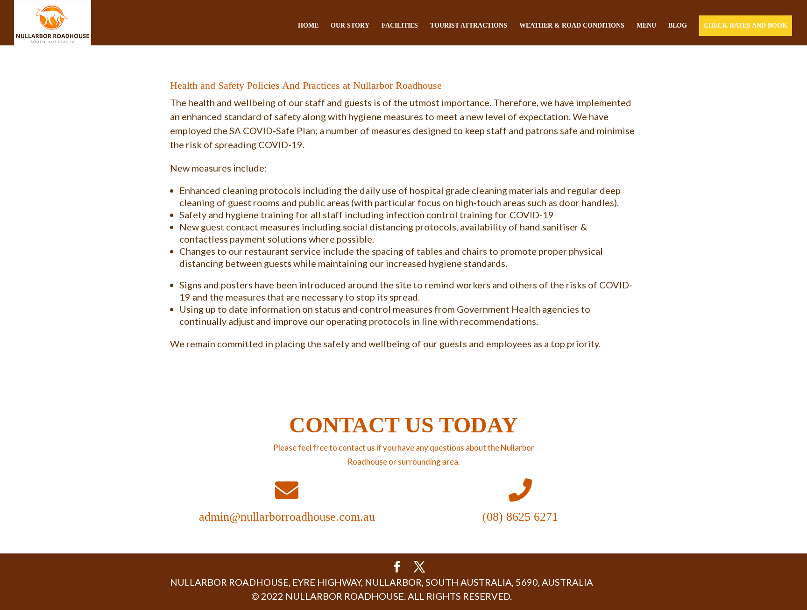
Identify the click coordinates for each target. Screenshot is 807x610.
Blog (677, 25)
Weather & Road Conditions (571, 25)
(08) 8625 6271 (520, 517)
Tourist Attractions (468, 25)
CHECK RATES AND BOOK (745, 25)
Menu (646, 25)
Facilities (400, 25)
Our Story (350, 25)
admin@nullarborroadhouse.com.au (287, 517)
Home (308, 25)
